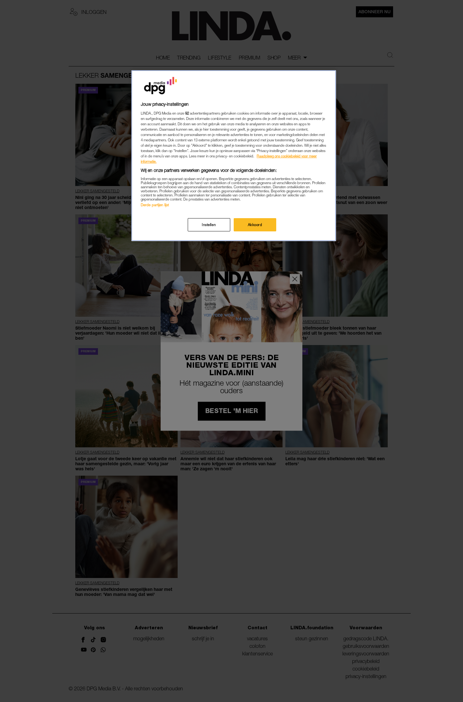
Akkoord (255, 225)
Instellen (209, 225)
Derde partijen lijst (155, 205)
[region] (233, 155)
